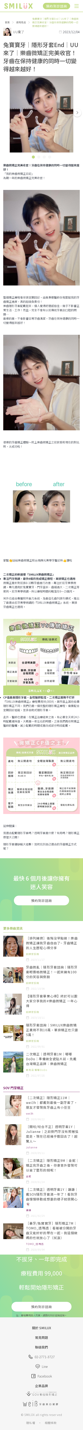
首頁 (7, 22)
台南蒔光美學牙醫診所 (49, 560)
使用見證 (21, 22)
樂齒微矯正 (19, 174)
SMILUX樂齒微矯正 (40, 574)
